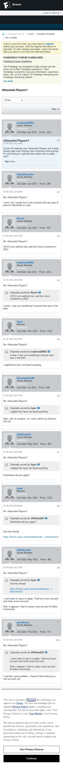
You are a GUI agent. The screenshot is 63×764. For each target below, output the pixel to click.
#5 (58, 339)
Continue (31, 758)
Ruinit (20, 218)
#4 (58, 280)
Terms (19, 703)
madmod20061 (25, 122)
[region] (31, 727)
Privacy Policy (20, 706)
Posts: (42, 132)
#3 (58, 236)
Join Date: (22, 132)
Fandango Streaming (46, 34)
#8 (58, 506)
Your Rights (35, 713)
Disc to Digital (11, 38)
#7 (58, 452)
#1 (58, 140)
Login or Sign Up (51, 13)
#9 (58, 568)
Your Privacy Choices (31, 749)
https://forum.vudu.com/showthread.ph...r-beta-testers (30, 537)
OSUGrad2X (24, 434)
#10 (58, 640)
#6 (58, 396)
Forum (30, 34)
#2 (58, 192)
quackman (23, 622)
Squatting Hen (25, 174)
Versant (31, 700)
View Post (39, 292)
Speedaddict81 (26, 378)
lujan (20, 321)
